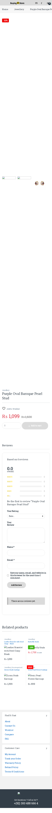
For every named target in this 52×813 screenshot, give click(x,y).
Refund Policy (11, 767)
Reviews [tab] (7, 445)
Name (10, 547)
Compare (9, 734)
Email (11, 560)
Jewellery (19, 9)
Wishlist (9, 730)
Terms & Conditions (14, 771)
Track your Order (13, 758)
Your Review (10, 523)
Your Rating (12, 511)
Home (5, 9)
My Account (10, 754)
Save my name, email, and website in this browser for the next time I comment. (28, 575)
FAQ (7, 738)
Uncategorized (17, 667)
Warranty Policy (13, 763)
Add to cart (36, 425)
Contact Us (10, 725)
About (7, 721)
